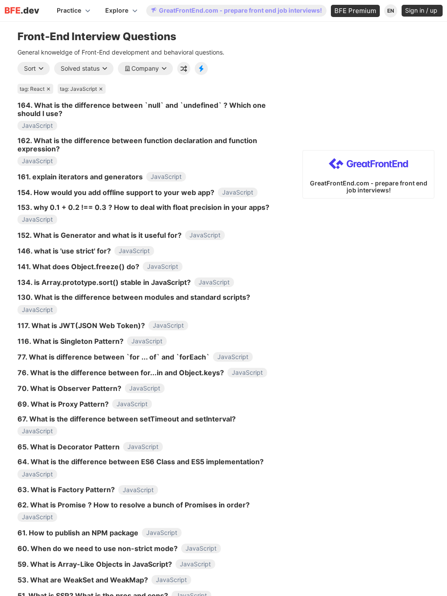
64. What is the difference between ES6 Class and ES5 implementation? (140, 462)
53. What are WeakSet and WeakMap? (82, 580)
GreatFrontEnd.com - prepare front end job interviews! (240, 10)
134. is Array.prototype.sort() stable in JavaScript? (104, 282)
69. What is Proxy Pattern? (63, 404)
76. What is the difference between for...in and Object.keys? (120, 373)
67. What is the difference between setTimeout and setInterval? (126, 419)
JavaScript (37, 125)
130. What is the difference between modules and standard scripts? (133, 297)
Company (145, 68)
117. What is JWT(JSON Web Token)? (81, 325)
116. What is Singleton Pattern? (70, 341)
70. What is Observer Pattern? (69, 388)
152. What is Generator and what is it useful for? (99, 235)
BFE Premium (355, 11)
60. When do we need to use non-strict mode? (97, 548)
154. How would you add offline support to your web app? (115, 192)
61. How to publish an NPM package (77, 533)
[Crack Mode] (201, 68)
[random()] (183, 68)
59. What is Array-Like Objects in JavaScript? (94, 564)
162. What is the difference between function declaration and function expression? (137, 145)
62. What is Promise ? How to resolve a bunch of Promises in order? (133, 505)
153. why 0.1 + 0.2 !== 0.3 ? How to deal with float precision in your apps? (143, 207)
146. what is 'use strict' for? (64, 251)
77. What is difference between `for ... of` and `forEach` (113, 357)
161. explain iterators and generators (80, 177)
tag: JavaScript (78, 89)
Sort (30, 68)
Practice (69, 10)
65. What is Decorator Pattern (68, 447)
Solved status (80, 68)
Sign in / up (422, 10)
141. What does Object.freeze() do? (78, 267)
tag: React (32, 89)
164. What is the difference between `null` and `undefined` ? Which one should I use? (141, 109)
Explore (116, 10)
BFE (21, 11)
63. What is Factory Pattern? (66, 489)
